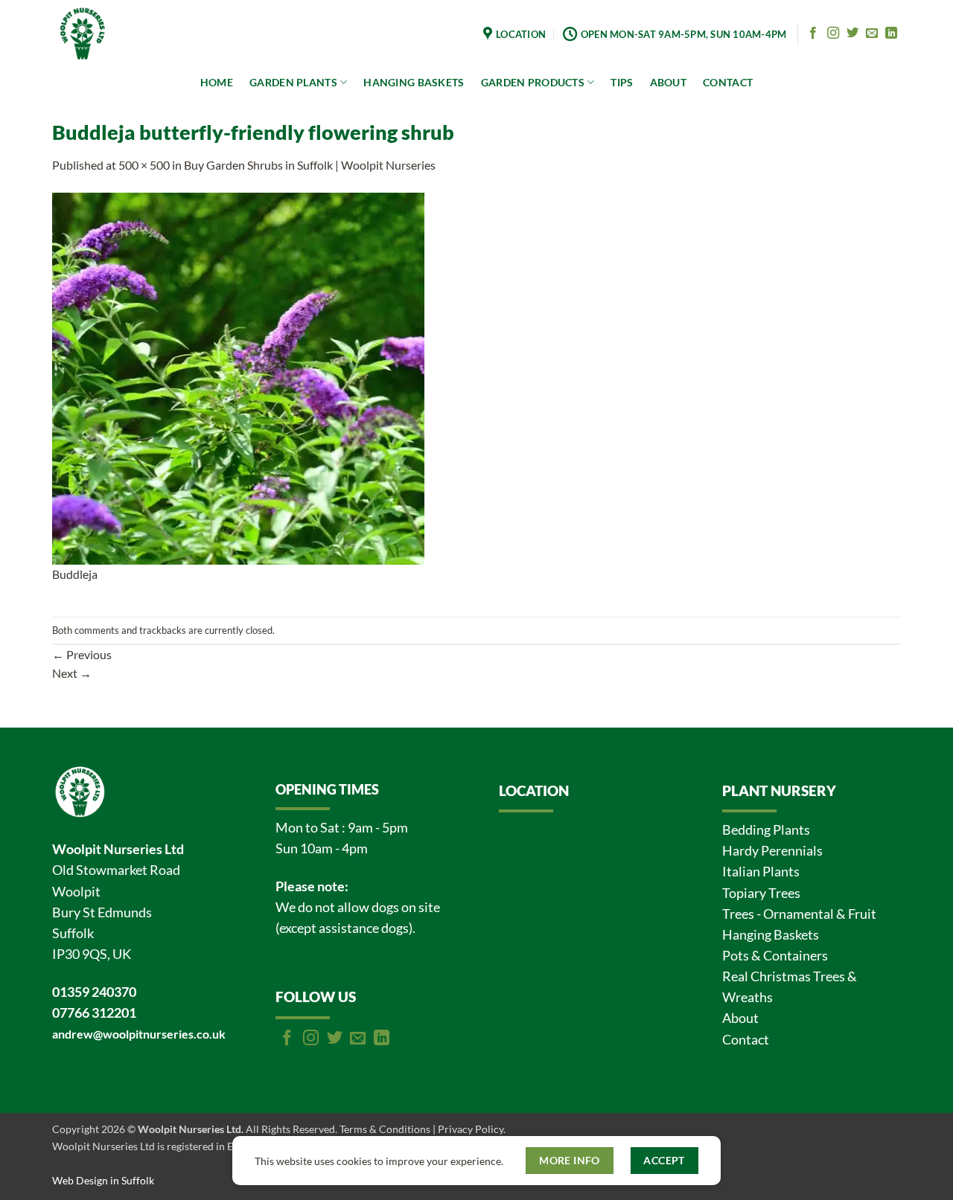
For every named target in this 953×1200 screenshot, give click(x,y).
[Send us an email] (872, 33)
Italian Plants (761, 871)
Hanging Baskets (770, 935)
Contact (745, 1039)
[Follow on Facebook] (813, 33)
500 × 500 (144, 165)
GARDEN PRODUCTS (532, 82)
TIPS (622, 82)
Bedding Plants (766, 830)
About (740, 1018)
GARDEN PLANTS (293, 82)
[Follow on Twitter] (852, 33)
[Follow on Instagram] (833, 33)
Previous (82, 654)
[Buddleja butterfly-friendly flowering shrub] (238, 377)
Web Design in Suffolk (103, 1180)
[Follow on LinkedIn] (891, 33)
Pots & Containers (775, 955)
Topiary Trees (761, 893)
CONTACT (728, 82)
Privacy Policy (470, 1129)
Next (72, 673)
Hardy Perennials (772, 851)
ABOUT (668, 82)
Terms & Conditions (385, 1129)
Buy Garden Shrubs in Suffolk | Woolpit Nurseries (310, 165)
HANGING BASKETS (413, 82)
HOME (216, 82)
